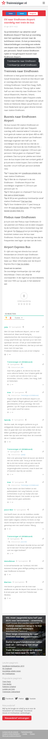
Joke (22, 367)
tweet (22, 14)
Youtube (32, 698)
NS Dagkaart (7, 668)
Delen (11, 14)
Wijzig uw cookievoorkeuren (11, 736)
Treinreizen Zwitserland (11, 692)
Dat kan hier (26, 201)
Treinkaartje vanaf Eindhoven (22, 65)
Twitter (21, 698)
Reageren (33, 14)
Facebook (10, 698)
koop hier (13, 173)
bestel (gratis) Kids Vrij (14, 210)
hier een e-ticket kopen (14, 195)
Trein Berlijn (6, 684)
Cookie (24, 734)
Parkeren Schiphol (9, 687)
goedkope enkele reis (31, 173)
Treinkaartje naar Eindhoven (21, 61)
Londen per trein (8, 689)
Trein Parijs (6, 681)
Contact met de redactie (10, 732)
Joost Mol (24, 542)
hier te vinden (23, 264)
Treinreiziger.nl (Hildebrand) (29, 395)
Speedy (23, 455)
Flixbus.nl (20, 231)
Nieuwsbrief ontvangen (17, 718)
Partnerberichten (26, 732)
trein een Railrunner (20, 207)
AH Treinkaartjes (8, 673)
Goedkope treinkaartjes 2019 (13, 666)
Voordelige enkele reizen (11, 671)
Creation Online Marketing (11, 734)
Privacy (32, 734)
